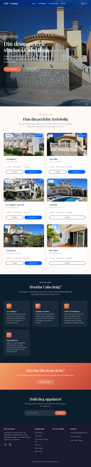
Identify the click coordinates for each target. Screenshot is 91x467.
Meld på (60, 413)
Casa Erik (53, 204)
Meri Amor (53, 250)
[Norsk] (82, 3)
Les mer (14, 172)
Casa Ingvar (11, 250)
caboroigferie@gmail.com (78, 433)
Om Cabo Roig (53, 3)
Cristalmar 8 (11, 159)
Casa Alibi (53, 159)
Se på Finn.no (33, 172)
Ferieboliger (42, 3)
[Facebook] (5, 444)
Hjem (33, 3)
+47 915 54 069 (75, 436)
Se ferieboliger (12, 69)
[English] (86, 3)
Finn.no (39, 135)
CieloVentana (11, 3)
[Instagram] (10, 444)
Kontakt (63, 3)
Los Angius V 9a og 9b (15, 204)
